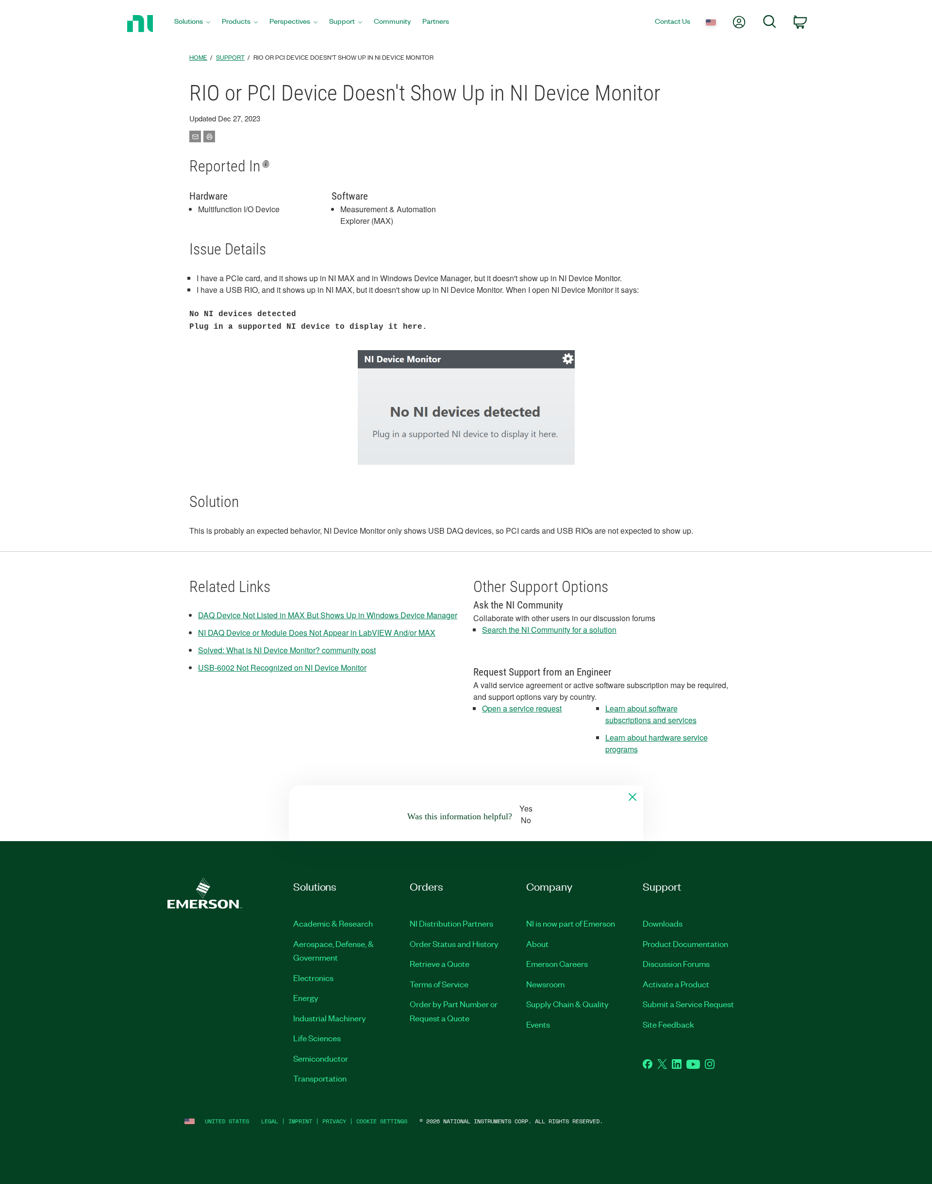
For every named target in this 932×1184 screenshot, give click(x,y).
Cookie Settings (381, 1121)
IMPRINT (300, 1121)
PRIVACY (334, 1121)
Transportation (320, 1078)
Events (538, 1024)
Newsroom (545, 984)
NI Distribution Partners (451, 923)
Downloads (662, 923)
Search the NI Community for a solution (549, 629)
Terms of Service (439, 984)
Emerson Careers (557, 963)
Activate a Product (676, 984)
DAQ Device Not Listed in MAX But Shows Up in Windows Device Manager (327, 615)
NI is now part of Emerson (570, 923)
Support (230, 57)
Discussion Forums (676, 963)
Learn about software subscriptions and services (651, 714)
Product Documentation (685, 943)
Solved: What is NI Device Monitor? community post (287, 650)
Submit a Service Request (688, 1003)
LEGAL (269, 1121)
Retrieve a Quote (439, 963)
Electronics (313, 977)
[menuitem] (192, 23)
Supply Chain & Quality (567, 1003)
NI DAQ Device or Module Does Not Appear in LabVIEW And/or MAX (316, 632)
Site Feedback (668, 1024)
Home (198, 57)
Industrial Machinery (329, 1018)
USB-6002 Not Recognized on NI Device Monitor (282, 667)
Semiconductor (320, 1058)
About (537, 943)
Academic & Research (333, 923)
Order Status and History (454, 943)
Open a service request (522, 708)
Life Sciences (317, 1037)
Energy (305, 997)
